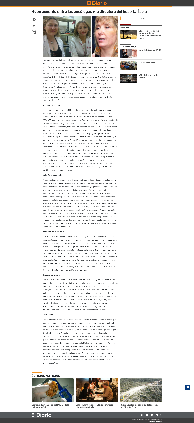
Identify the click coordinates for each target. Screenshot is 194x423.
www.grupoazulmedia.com (155, 421)
